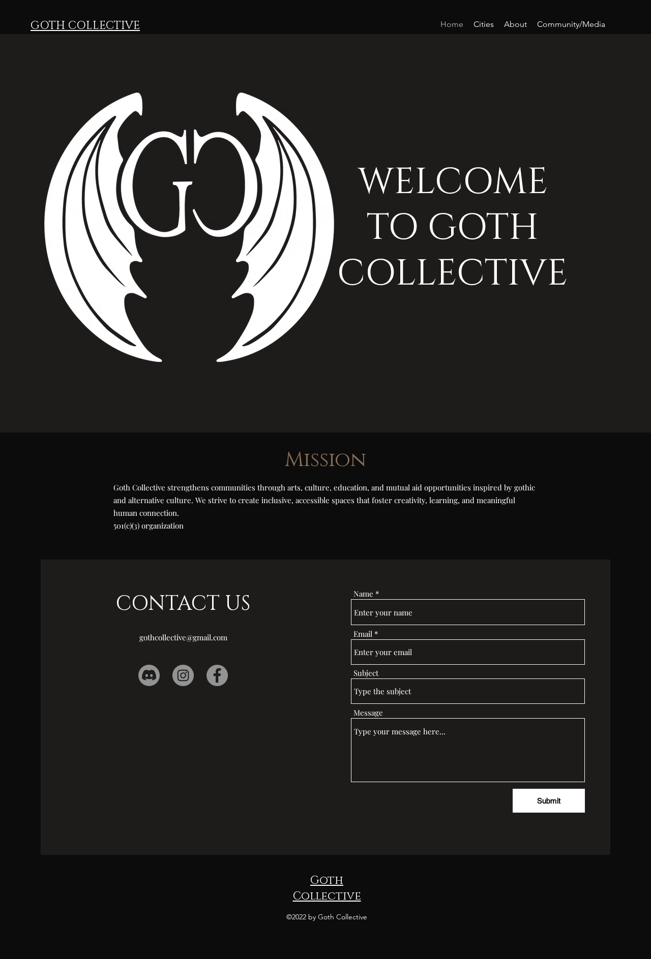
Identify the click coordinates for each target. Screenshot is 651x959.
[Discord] (149, 675)
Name (363, 594)
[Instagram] (183, 675)
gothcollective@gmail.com (183, 637)
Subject (365, 673)
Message (368, 713)
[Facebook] (217, 675)
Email (362, 634)
